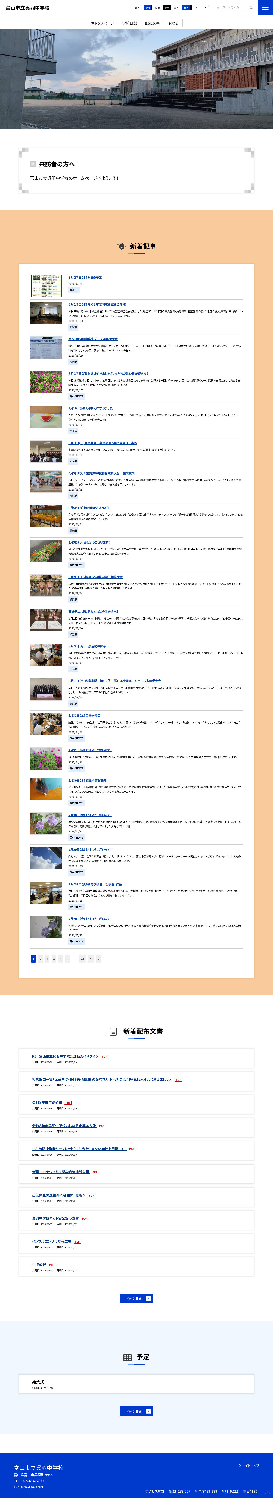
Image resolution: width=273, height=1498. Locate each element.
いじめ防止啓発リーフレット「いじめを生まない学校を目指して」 (79, 1148)
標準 (186, 7)
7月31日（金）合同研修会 (84, 715)
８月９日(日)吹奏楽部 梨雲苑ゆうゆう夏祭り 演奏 (102, 443)
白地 (157, 7)
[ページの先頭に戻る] (267, 1492)
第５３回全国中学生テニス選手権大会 (93, 339)
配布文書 (152, 23)
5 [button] (61, 959)
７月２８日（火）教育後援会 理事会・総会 (95, 884)
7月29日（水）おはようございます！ (90, 849)
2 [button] (40, 959)
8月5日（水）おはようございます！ (89, 542)
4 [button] (54, 959)
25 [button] (91, 959)
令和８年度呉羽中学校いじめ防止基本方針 (64, 1125)
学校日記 (129, 23)
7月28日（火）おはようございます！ (90, 918)
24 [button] (82, 959)
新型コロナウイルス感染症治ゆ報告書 (61, 1171)
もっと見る (134, 1298)
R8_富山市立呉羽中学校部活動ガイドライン (65, 1056)
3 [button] (47, 959)
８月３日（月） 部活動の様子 (87, 646)
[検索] (250, 7)
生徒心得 (39, 1264)
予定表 (173, 23)
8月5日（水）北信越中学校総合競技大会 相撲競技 (101, 473)
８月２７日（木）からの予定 (85, 277)
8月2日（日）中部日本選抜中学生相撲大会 (95, 577)
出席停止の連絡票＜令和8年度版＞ (59, 1195)
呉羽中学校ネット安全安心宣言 (56, 1218)
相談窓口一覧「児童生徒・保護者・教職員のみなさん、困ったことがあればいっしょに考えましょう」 (102, 1079)
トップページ (104, 23)
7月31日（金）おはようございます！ (90, 750)
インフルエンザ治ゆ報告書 (52, 1241)
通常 (148, 7)
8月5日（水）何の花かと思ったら (88, 507)
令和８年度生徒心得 (47, 1102)
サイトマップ (250, 1465)
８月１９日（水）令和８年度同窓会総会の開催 (97, 304)
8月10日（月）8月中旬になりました (90, 408)
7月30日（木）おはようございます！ (90, 815)
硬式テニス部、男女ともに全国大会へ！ (93, 611)
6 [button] (67, 959)
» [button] (98, 959)
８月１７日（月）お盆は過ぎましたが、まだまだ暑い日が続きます (108, 373)
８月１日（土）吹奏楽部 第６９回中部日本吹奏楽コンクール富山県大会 (114, 680)
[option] (136, 79)
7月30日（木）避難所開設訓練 (87, 780)
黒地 (167, 7)
